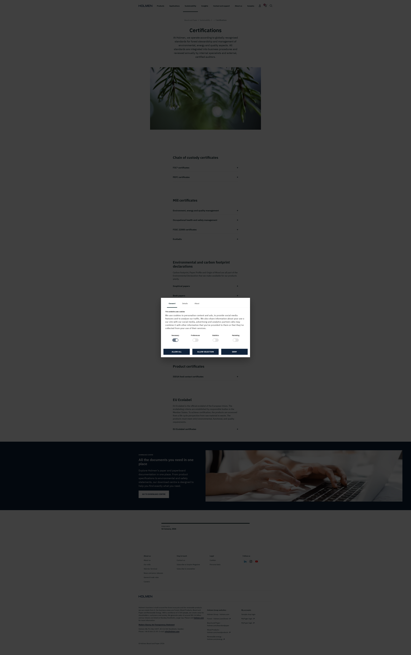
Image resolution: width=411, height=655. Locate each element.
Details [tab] (185, 303)
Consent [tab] (172, 303)
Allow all (177, 352)
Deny (234, 352)
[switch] (195, 340)
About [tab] (197, 303)
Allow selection (205, 352)
